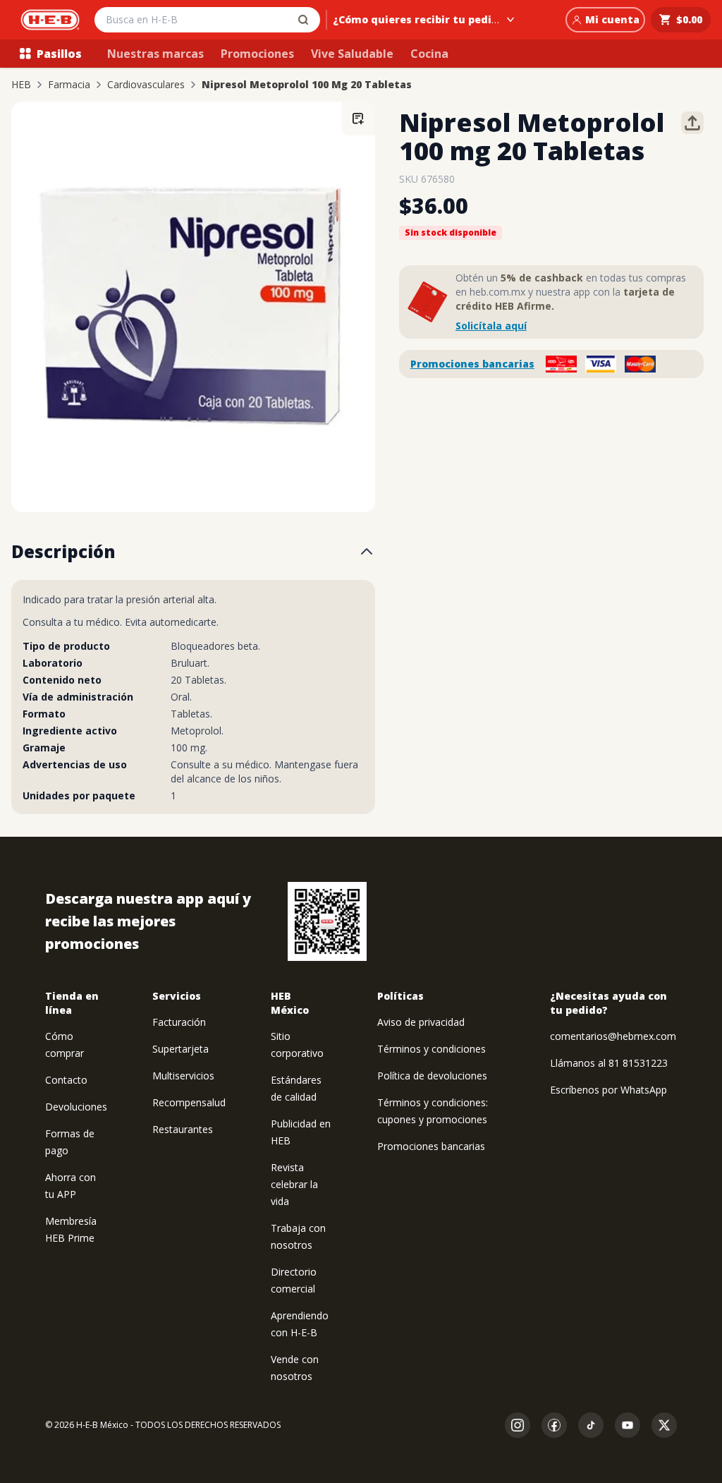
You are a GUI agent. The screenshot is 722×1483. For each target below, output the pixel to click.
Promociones (257, 54)
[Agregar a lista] (358, 118)
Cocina (429, 54)
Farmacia (69, 84)
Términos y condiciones (431, 1048)
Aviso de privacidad (421, 1022)
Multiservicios (183, 1075)
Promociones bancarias (472, 363)
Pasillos (59, 53)
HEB (21, 84)
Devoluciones (76, 1106)
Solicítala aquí (491, 325)
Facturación (179, 1022)
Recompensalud (189, 1102)
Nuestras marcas (155, 54)
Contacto (66, 1079)
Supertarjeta (180, 1048)
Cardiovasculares (146, 84)
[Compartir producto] (692, 122)
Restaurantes (182, 1129)
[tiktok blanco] (591, 1425)
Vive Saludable (352, 54)
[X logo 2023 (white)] (664, 1425)
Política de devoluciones (432, 1075)
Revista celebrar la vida (294, 1184)
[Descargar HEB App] (327, 921)
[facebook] (554, 1425)
